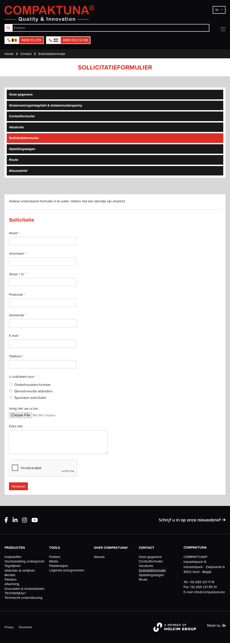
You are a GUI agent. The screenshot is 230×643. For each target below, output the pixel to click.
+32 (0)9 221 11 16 (202, 582)
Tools (54, 548)
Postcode (16, 294)
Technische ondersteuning (23, 597)
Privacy (8, 627)
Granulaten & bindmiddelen (24, 588)
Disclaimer (25, 627)
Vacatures (16, 127)
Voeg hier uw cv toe (23, 408)
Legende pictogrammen (66, 570)
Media (53, 561)
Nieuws (99, 557)
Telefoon (15, 356)
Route (13, 159)
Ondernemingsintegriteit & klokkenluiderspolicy (45, 105)
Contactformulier (22, 116)
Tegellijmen (12, 566)
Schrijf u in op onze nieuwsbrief (190, 520)
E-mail (13, 335)
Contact (146, 548)
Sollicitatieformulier (24, 138)
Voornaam (16, 253)
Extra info (16, 426)
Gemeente (16, 315)
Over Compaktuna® (111, 548)
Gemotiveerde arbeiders (33, 391)
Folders (54, 557)
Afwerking (11, 584)
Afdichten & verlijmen (19, 570)
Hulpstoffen (12, 557)
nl (217, 10)
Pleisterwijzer (58, 566)
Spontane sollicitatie (30, 397)
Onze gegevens (21, 94)
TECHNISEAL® (15, 593)
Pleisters (10, 579)
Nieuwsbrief (18, 170)
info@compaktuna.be (209, 592)
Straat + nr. (16, 274)
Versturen (18, 486)
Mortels (9, 575)
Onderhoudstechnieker (32, 384)
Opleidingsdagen (22, 149)
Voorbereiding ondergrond (24, 561)
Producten (14, 548)
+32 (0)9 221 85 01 (203, 586)
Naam (13, 233)
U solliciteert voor (21, 376)
